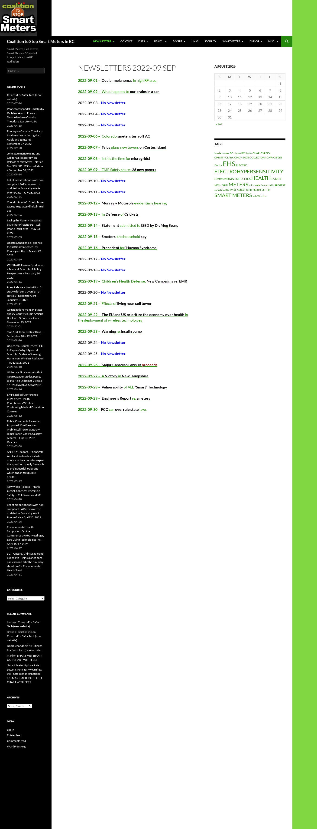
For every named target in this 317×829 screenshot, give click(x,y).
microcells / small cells (261, 185)
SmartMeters (231, 41)
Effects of (115, 303)
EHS (229, 164)
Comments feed (16, 741)
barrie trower (221, 153)
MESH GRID (221, 185)
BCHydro (246, 153)
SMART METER (261, 189)
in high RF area (117, 80)
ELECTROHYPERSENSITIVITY (248, 171)
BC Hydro (235, 153)
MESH (278, 178)
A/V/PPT (177, 41)
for (117, 247)
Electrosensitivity (224, 178)
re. (110, 331)
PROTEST (280, 185)
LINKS (194, 41)
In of (108, 214)
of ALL (122, 387)
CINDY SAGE (241, 157)
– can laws (112, 409)
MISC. (271, 41)
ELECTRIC (242, 165)
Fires (141, 41)
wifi (255, 195)
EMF (237, 178)
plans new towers (122, 147)
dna (280, 157)
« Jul (219, 124)
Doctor (218, 165)
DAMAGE (271, 157)
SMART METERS (233, 195)
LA (273, 178)
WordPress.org (16, 746)
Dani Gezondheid (17, 646)
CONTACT (126, 41)
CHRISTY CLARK (223, 157)
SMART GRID (244, 189)
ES (242, 178)
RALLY (229, 189)
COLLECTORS (257, 157)
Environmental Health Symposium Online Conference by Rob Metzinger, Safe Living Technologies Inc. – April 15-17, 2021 (25, 535)
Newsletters (102, 41)
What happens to (118, 91)
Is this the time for (114, 158)
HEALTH (158, 41)
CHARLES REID (261, 153)
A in (113, 376)
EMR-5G (254, 41)
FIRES (247, 178)
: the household (112, 236)
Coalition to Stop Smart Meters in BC (40, 41)
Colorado (114, 136)
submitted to (128, 225)
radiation (219, 189)
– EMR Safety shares (117, 169)
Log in (10, 729)
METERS (238, 184)
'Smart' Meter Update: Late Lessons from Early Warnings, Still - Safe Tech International (24, 669)
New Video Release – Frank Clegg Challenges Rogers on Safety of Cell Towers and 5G (24, 491)
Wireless (262, 195)
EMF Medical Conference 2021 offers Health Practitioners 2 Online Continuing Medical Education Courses (25, 403)
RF (234, 189)
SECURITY (210, 41)
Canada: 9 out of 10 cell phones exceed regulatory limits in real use (26, 206)
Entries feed (14, 735)
